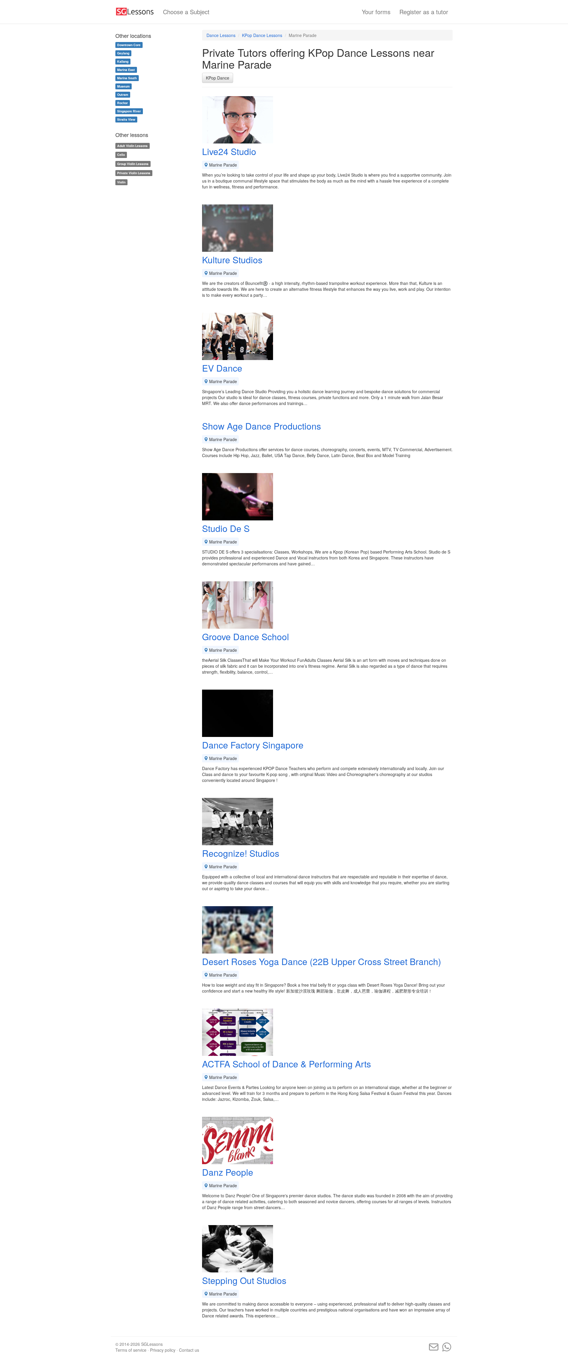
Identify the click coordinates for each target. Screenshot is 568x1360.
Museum (123, 86)
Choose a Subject (186, 11)
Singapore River (129, 111)
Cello (121, 154)
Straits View (126, 119)
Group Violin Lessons (133, 164)
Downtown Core (129, 45)
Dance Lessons (220, 35)
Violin (121, 182)
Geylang (123, 53)
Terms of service (130, 1350)
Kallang (122, 61)
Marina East (126, 69)
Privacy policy (162, 1350)
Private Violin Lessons (133, 173)
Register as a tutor (423, 11)
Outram (122, 94)
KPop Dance (217, 78)
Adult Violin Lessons (132, 145)
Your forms (376, 11)
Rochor (122, 103)
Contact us (189, 1350)
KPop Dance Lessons (262, 35)
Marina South (127, 78)
